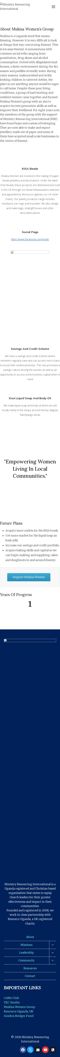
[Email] (38, 1049)
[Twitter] (30, 1049)
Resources (30, 968)
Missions (26, 945)
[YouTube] (45, 1049)
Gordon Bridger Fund (18, 1016)
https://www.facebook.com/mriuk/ (30, 239)
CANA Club (11, 998)
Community (26, 960)
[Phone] (53, 1049)
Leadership (26, 952)
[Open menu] (55, 7)
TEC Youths (12, 1002)
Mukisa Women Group (19, 1007)
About (30, 937)
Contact (30, 976)
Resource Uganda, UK (18, 1011)
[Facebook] (23, 1049)
